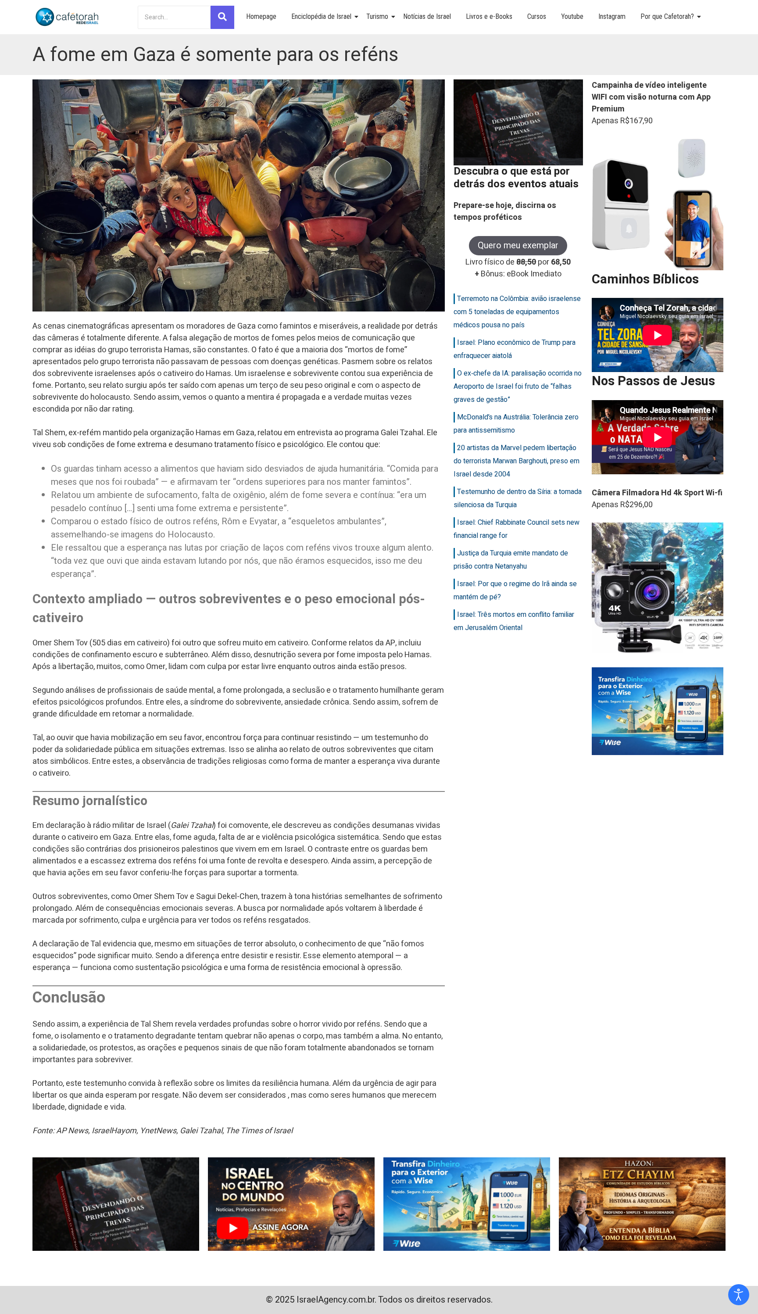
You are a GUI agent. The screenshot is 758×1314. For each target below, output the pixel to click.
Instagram (612, 16)
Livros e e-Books (489, 16)
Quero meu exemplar (518, 245)
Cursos (536, 16)
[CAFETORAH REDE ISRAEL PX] (67, 17)
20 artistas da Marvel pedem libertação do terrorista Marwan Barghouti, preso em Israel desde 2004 (516, 461)
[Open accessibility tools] (738, 1294)
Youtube (572, 16)
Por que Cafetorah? (667, 16)
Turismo (377, 16)
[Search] (222, 17)
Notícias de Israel (427, 16)
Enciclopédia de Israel (321, 16)
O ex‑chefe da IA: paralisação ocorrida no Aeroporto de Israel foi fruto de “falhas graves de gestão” (518, 386)
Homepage (261, 16)
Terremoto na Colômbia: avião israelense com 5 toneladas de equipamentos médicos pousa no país (517, 312)
